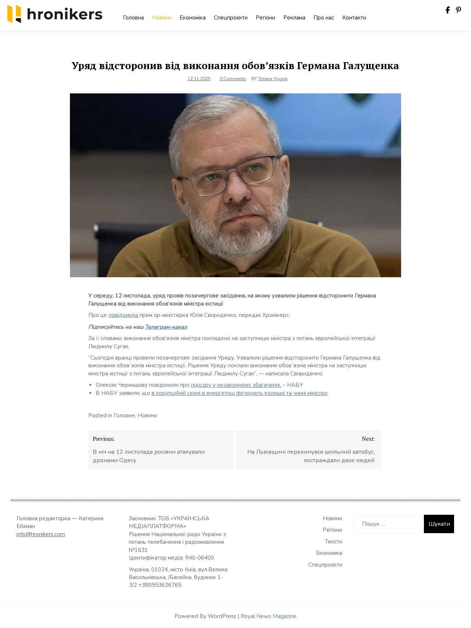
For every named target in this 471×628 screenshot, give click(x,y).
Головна (133, 17)
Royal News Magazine (269, 616)
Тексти (333, 541)
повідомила (124, 315)
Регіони (265, 17)
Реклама (294, 17)
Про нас (324, 17)
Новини (161, 17)
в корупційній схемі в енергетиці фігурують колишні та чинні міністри (239, 393)
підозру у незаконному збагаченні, (236, 385)
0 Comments (233, 79)
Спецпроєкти (231, 17)
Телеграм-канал (166, 327)
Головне (124, 415)
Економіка (193, 17)
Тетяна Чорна (272, 79)
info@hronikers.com (41, 534)
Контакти (354, 17)
